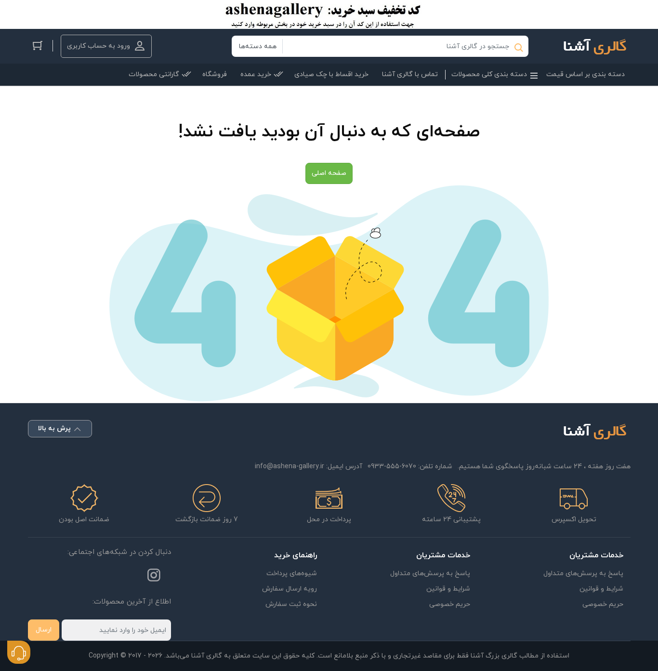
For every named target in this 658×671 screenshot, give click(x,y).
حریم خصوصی (602, 604)
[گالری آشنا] (590, 46)
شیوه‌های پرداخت (291, 573)
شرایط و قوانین (601, 588)
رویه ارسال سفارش (289, 588)
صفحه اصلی (329, 173)
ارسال (44, 629)
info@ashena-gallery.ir (289, 466)
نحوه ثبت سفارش (291, 604)
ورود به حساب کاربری (98, 46)
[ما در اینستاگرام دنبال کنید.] (153, 577)
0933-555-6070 (392, 466)
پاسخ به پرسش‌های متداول (583, 573)
